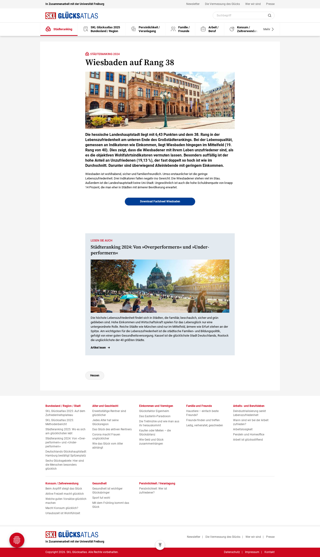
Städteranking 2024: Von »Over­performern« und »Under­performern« (65, 442)
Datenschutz (232, 552)
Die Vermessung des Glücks (222, 4)
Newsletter (193, 4)
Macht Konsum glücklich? (61, 508)
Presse (270, 4)
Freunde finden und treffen (203, 420)
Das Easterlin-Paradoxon (155, 416)
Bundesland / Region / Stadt (63, 406)
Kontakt (269, 552)
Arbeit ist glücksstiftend (248, 439)
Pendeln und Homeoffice (248, 434)
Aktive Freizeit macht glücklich (64, 493)
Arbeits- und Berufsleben (248, 406)
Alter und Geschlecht (105, 406)
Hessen (94, 375)
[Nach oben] (160, 545)
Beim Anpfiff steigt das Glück (63, 488)
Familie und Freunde (199, 406)
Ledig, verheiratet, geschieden (204, 425)
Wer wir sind (253, 4)
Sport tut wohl (101, 497)
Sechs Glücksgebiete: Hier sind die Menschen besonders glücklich (64, 464)
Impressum (252, 552)
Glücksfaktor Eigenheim (154, 411)
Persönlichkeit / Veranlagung (157, 483)
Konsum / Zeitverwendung (61, 483)
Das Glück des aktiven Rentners (112, 429)
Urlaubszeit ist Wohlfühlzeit (62, 513)
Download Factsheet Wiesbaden (160, 201)
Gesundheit (99, 483)
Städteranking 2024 (105, 54)
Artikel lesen (98, 347)
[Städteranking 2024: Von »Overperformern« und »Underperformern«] (160, 286)
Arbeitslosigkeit (243, 429)
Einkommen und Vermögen (156, 406)
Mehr (267, 29)
